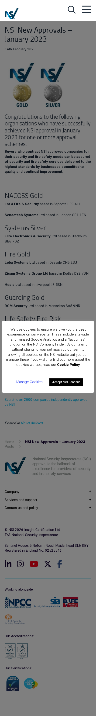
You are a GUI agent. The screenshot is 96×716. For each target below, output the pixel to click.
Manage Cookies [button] (29, 382)
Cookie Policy (68, 365)
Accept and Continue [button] (66, 382)
